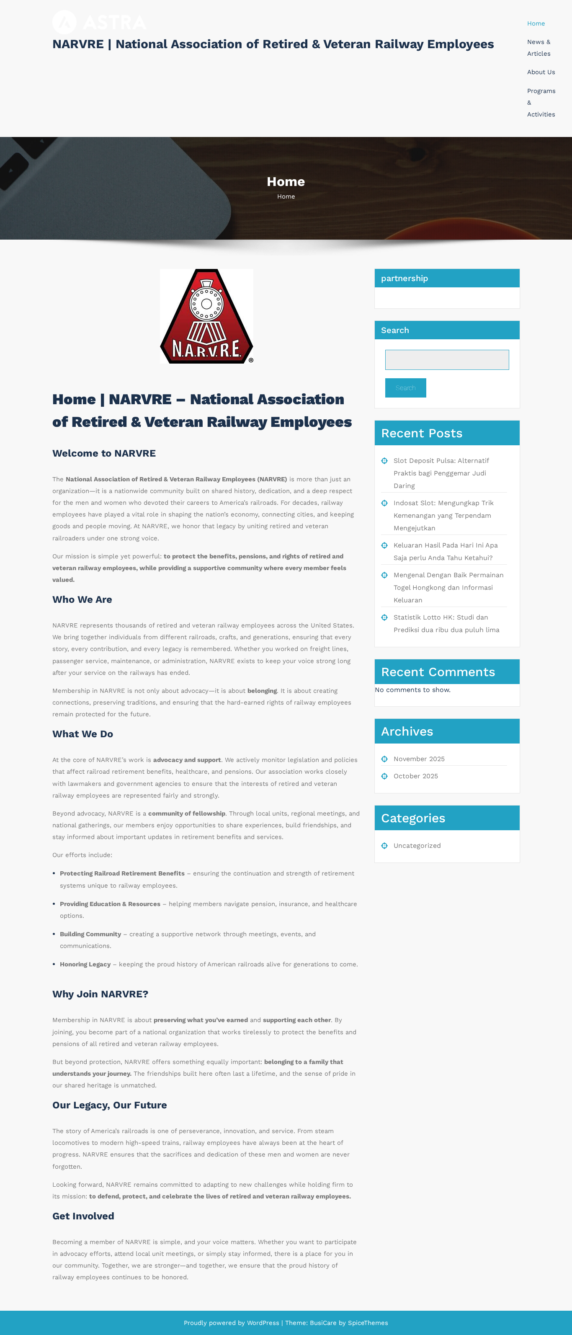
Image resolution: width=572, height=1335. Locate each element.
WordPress (263, 1323)
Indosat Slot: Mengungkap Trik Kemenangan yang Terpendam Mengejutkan (444, 515)
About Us (541, 72)
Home (536, 23)
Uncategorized (417, 846)
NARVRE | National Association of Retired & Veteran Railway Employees (273, 43)
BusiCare (324, 1323)
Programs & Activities (541, 102)
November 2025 (419, 759)
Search (395, 330)
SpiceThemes (367, 1323)
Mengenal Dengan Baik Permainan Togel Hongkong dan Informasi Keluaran (449, 587)
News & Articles (539, 47)
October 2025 (416, 776)
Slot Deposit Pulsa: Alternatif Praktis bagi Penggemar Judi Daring (441, 473)
